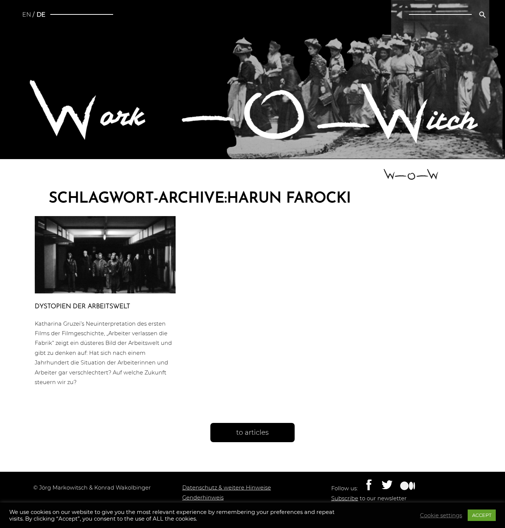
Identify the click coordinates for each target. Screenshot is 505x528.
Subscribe (344, 498)
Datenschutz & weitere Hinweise (226, 487)
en (26, 14)
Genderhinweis (203, 497)
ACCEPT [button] (481, 515)
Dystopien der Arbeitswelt (82, 306)
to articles (252, 432)
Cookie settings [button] (441, 515)
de (41, 14)
